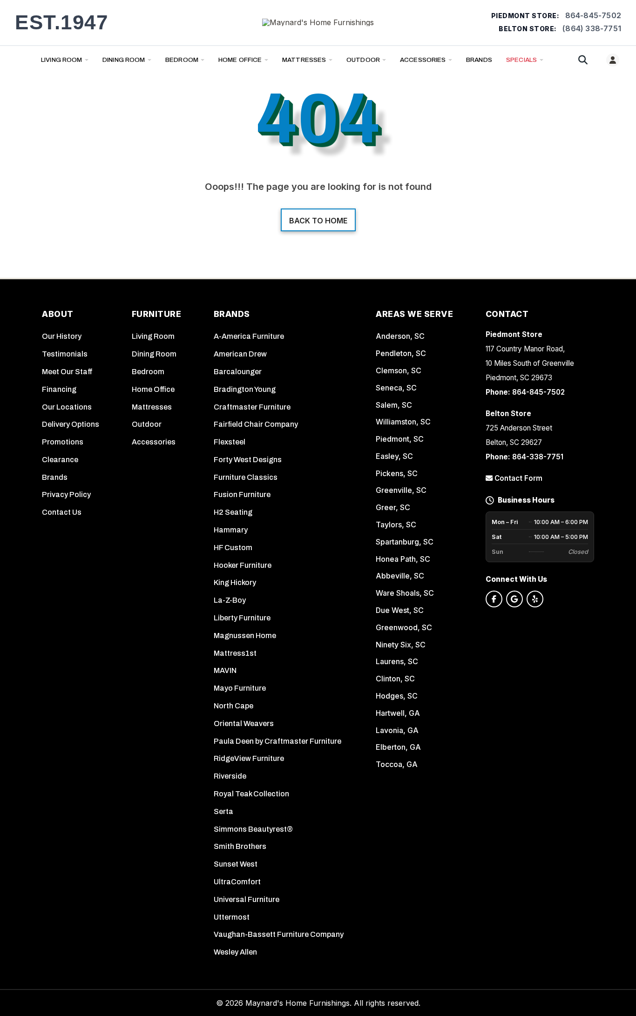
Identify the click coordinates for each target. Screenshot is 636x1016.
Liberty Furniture (242, 618)
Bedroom (181, 59)
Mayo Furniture (240, 688)
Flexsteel (229, 442)
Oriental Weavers (244, 723)
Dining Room (123, 59)
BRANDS (479, 59)
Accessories (423, 59)
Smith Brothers (240, 846)
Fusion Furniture (242, 494)
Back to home (318, 220)
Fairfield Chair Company (256, 424)
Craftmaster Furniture (252, 407)
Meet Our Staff (67, 372)
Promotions (62, 442)
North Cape (233, 706)
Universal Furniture (246, 899)
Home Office (240, 59)
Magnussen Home (245, 635)
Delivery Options (70, 424)
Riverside (230, 776)
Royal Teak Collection (251, 794)
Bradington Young (245, 389)
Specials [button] (521, 59)
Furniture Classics (245, 477)
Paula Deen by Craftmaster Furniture (277, 741)
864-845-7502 (593, 15)
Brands (55, 477)
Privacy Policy (66, 494)
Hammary (231, 530)
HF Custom (233, 548)
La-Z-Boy (230, 600)
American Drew (240, 354)
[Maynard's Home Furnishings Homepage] (318, 22)
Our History (61, 336)
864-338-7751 (537, 456)
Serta (223, 811)
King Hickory (235, 582)
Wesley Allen (235, 952)
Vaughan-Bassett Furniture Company (279, 934)
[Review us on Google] (514, 599)
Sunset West (235, 864)
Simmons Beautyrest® (253, 829)
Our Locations (67, 407)
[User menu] (612, 60)
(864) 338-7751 (591, 28)
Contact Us (61, 512)
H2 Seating (233, 512)
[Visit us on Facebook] (494, 599)
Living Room (61, 59)
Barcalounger (238, 372)
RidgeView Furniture (249, 758)
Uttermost (232, 917)
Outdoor (363, 59)
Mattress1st (235, 653)
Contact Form (517, 478)
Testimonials (65, 354)
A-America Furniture (249, 336)
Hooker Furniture (242, 565)
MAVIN (225, 670)
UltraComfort (237, 882)
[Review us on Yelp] (535, 599)
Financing (59, 389)
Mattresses (304, 59)
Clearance (60, 460)
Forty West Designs (248, 460)
